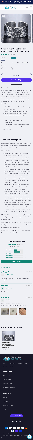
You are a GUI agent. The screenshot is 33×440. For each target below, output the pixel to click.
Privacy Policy (7, 376)
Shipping (3, 59)
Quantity (3, 65)
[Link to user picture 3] (22, 311)
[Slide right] (20, 46)
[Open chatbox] (29, 436)
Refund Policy (7, 379)
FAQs (4, 409)
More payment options (16, 83)
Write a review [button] (16, 261)
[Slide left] (13, 46)
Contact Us (6, 401)
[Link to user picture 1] (5, 311)
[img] (5, 272)
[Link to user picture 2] (14, 311)
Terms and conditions (9, 387)
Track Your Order (8, 405)
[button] (2, 7)
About (5, 397)
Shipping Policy (7, 383)
